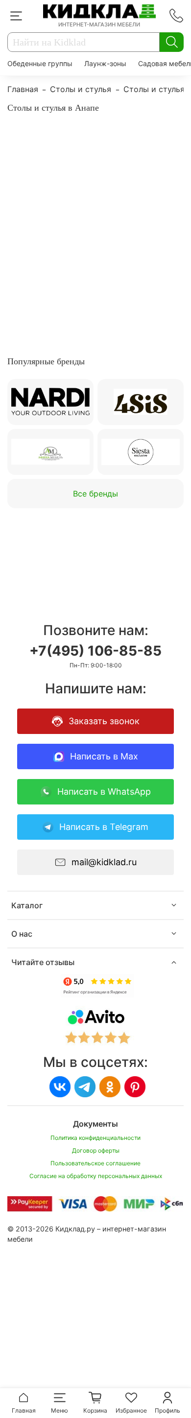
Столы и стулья (80, 89)
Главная (22, 89)
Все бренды (95, 493)
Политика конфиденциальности (95, 1137)
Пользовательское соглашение (95, 1163)
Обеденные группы (39, 63)
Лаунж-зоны (105, 63)
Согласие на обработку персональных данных (95, 1176)
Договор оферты (95, 1150)
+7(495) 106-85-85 (95, 650)
